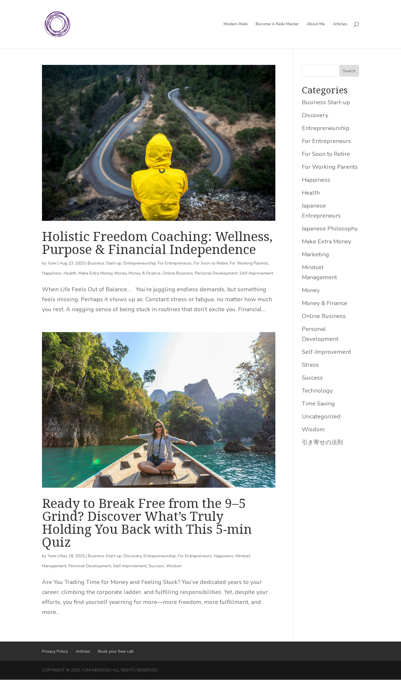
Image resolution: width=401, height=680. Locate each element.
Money (120, 273)
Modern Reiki (236, 24)
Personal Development (216, 273)
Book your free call (116, 651)
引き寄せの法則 (322, 442)
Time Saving (318, 404)
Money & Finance (145, 273)
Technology (317, 391)
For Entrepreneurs (175, 263)
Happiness (52, 273)
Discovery (132, 556)
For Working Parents (249, 263)
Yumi (52, 263)
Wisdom (173, 566)
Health (70, 273)
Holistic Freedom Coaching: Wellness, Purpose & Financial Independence (157, 242)
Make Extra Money (95, 273)
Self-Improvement (256, 273)
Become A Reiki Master (277, 24)
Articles (340, 24)
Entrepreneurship (140, 263)
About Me (316, 24)
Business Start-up (105, 263)
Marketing (315, 254)
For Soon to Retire (211, 263)
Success (156, 566)
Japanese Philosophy (330, 229)
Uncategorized (321, 416)
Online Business (178, 273)
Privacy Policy (55, 651)
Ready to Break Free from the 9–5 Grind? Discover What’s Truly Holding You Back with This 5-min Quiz (147, 522)
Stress (310, 365)
